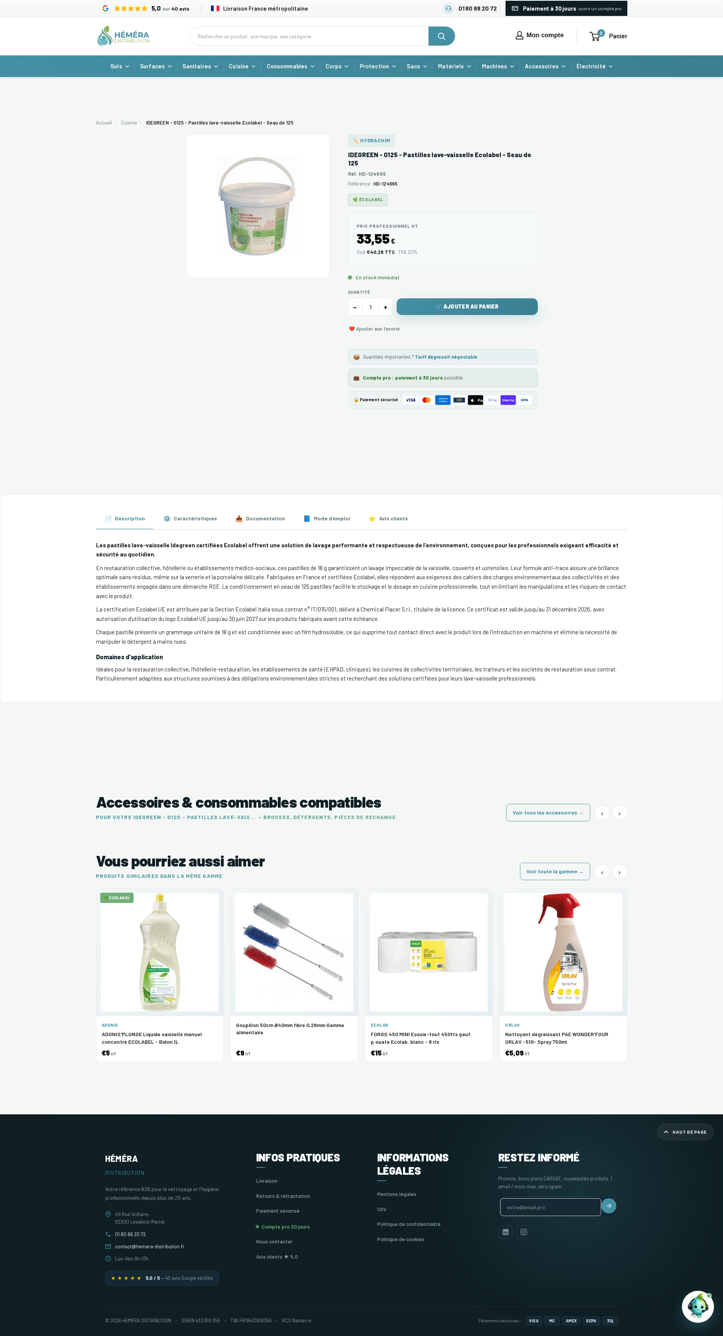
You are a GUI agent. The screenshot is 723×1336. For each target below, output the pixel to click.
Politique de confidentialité (409, 1224)
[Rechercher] (441, 36)
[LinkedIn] (505, 1232)
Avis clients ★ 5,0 (277, 1256)
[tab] (124, 519)
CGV (381, 1209)
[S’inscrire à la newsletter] (608, 1205)
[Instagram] (524, 1232)
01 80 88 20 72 (130, 1234)
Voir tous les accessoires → (548, 812)
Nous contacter (274, 1241)
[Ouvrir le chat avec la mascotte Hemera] (698, 1307)
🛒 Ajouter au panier (466, 306)
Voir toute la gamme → (555, 871)
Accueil (104, 123)
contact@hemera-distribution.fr (149, 1246)
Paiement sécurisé (277, 1210)
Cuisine (129, 123)
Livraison (266, 1180)
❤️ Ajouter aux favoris (374, 329)
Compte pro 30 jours (285, 1226)
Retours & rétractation (283, 1196)
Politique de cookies (400, 1239)
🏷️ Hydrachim (372, 140)
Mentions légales (396, 1194)
